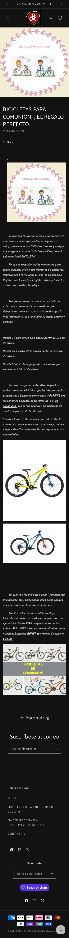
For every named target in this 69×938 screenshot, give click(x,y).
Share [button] (10, 142)
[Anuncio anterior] (7, 4)
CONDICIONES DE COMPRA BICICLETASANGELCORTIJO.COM (26, 823)
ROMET (32, 633)
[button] (7, 18)
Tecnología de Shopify (52, 931)
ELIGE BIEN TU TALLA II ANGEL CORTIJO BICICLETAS (30, 809)
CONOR (8, 638)
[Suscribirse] (57, 748)
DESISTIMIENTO (16, 833)
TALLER (12, 798)
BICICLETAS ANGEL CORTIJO (28, 931)
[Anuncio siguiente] (62, 4)
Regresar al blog (37, 718)
